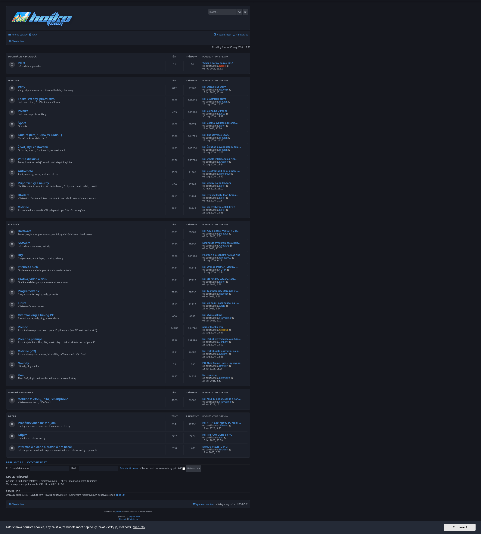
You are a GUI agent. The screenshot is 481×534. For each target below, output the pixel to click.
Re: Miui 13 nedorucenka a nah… (221, 398)
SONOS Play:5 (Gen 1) (215, 446)
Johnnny (223, 341)
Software (24, 243)
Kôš (21, 375)
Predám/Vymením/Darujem (37, 423)
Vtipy (21, 87)
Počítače (14, 224)
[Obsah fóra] (42, 18)
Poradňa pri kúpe (30, 339)
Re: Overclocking (212, 315)
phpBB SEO (134, 516)
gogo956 (223, 89)
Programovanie (29, 291)
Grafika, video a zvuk (32, 279)
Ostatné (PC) (27, 351)
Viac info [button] (139, 527)
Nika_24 (120, 494)
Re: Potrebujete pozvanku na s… (221, 351)
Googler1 (224, 245)
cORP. (222, 269)
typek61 (223, 329)
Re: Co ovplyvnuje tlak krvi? (218, 207)
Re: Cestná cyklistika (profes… (220, 122)
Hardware (25, 231)
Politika (23, 111)
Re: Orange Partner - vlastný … (220, 266)
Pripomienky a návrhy (33, 183)
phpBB (119, 512)
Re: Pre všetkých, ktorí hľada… (220, 195)
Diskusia (13, 80)
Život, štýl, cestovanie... (34, 147)
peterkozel (225, 377)
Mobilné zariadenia (20, 392)
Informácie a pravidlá (22, 56)
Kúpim (22, 435)
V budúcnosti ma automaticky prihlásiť (161, 468)
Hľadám (23, 195)
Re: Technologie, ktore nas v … (220, 291)
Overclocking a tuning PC (36, 315)
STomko (223, 425)
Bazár (12, 416)
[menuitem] (33, 34)
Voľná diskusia (28, 159)
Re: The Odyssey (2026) (215, 135)
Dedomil (223, 353)
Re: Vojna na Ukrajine (214, 110)
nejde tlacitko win (212, 327)
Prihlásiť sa (14, 462)
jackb (222, 113)
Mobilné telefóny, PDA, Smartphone (43, 399)
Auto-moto (25, 171)
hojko (222, 65)
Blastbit (223, 101)
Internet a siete (28, 267)
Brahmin (223, 365)
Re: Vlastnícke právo (214, 98)
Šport (22, 123)
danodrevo (225, 173)
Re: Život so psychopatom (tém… (221, 147)
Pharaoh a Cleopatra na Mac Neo (221, 254)
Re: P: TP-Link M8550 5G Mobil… (221, 422)
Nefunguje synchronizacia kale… (221, 242)
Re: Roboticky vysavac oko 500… (221, 339)
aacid (222, 305)
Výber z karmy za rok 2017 (217, 63)
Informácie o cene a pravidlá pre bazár (45, 447)
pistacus (223, 233)
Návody (23, 363)
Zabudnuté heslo (129, 468)
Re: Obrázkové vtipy (214, 86)
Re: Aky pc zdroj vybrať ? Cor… (220, 230)
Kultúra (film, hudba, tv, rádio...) (40, 135)
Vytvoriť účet (37, 462)
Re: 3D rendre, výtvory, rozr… (219, 279)
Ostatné (23, 207)
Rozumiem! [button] (460, 527)
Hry (20, 255)
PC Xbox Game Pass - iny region (221, 363)
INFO (21, 63)
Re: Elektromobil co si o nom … (221, 171)
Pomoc (23, 327)
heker (222, 125)
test (221, 437)
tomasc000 (225, 257)
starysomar (225, 317)
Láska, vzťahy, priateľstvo (36, 99)
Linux (22, 303)
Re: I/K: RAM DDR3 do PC (217, 434)
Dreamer (223, 161)
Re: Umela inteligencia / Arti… (219, 159)
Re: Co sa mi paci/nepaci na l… (220, 303)
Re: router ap (209, 375)
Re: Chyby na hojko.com (216, 183)
